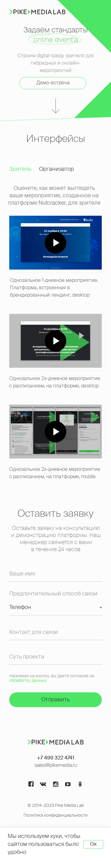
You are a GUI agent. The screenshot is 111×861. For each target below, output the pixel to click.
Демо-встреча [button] (53, 83)
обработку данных (28, 681)
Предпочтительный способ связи (53, 594)
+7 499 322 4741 (55, 758)
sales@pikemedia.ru (56, 765)
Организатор (56, 169)
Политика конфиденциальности (55, 815)
